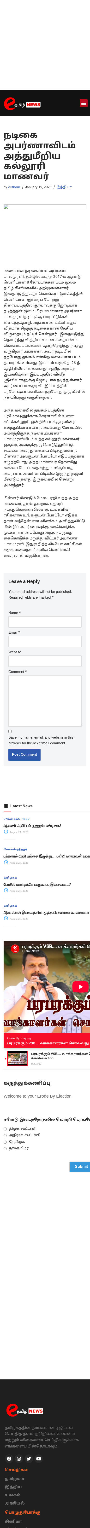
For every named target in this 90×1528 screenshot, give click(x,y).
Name (14, 613)
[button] (84, 103)
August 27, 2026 (18, 832)
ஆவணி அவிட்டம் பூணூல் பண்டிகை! (32, 826)
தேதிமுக (17, 1142)
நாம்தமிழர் (19, 1148)
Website (14, 652)
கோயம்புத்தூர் (15, 849)
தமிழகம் (11, 878)
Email (14, 633)
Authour (14, 187)
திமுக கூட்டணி (22, 1129)
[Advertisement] (45, 45)
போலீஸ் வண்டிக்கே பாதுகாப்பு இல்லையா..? (37, 884)
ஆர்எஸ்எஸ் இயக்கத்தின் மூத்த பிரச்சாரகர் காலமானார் (46, 912)
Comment (17, 672)
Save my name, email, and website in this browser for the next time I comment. (40, 740)
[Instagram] (19, 1458)
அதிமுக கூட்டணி (24, 1135)
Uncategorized (17, 819)
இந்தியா (64, 187)
